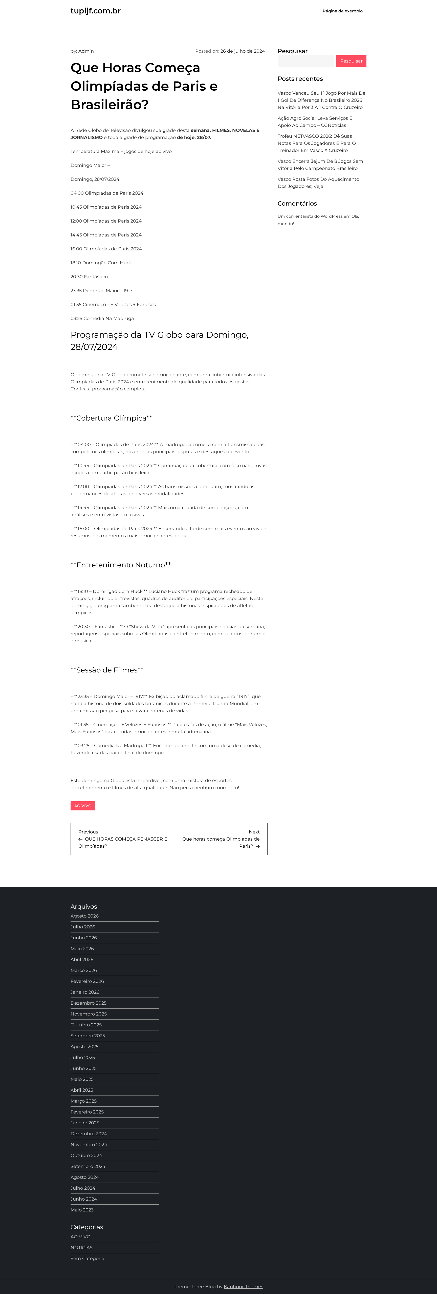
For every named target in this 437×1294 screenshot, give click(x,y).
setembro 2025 (88, 1036)
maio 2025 (82, 1079)
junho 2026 (84, 938)
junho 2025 (84, 1068)
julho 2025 (83, 1057)
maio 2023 (82, 1210)
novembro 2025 (89, 1014)
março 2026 (84, 970)
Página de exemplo (343, 11)
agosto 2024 (85, 1177)
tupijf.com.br (96, 10)
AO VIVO (83, 805)
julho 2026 (83, 927)
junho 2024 (84, 1199)
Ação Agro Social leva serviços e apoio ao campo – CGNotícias (315, 122)
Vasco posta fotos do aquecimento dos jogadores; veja (318, 183)
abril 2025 (82, 1090)
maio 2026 (82, 948)
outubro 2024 (86, 1155)
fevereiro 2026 (87, 981)
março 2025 (84, 1101)
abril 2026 (82, 959)
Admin (86, 51)
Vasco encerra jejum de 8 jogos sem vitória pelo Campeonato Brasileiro (320, 165)
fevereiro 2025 (87, 1112)
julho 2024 (83, 1188)
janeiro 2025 (85, 1123)
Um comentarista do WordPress (310, 216)
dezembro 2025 (88, 1003)
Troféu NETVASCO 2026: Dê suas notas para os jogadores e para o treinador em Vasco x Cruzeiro (317, 143)
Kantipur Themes (243, 1286)
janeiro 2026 (85, 992)
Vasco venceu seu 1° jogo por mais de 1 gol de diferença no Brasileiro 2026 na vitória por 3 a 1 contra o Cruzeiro (321, 100)
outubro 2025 (86, 1025)
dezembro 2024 (89, 1134)
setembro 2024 (88, 1166)
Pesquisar (293, 51)
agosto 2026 (85, 916)
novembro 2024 (89, 1144)
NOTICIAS (82, 1247)
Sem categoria (87, 1258)
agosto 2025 (84, 1046)
